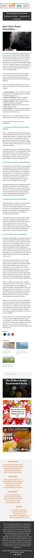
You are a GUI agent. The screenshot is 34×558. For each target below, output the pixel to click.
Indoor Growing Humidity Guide (6, 351)
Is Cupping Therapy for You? (12, 500)
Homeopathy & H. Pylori (19, 513)
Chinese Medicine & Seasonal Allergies (13, 481)
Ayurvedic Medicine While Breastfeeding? (12, 466)
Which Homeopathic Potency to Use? (19, 517)
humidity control (8, 55)
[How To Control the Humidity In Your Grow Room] (22, 345)
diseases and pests (24, 60)
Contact (22, 552)
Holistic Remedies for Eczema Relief (12, 498)
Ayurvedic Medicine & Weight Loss (13, 468)
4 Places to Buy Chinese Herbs (12, 479)
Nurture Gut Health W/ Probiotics (12, 496)
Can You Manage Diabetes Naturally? (12, 464)
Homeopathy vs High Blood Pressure (19, 515)
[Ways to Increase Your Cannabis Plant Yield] (9, 359)
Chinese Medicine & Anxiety (13, 485)
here (19, 547)
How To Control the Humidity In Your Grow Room (21, 352)
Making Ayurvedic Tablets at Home (13, 472)
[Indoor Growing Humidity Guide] (9, 345)
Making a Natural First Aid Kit (12, 502)
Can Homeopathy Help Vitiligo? (19, 511)
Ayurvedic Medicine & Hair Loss (13, 470)
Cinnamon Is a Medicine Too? (12, 494)
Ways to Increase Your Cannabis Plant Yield (8, 365)
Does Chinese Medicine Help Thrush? (13, 487)
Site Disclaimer (16, 552)
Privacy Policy (24, 550)
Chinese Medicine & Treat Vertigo (12, 483)
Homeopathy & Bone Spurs (19, 509)
